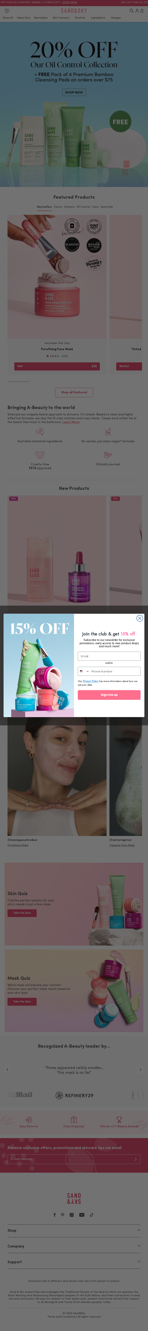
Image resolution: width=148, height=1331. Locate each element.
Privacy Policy (90, 681)
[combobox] (84, 671)
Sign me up (109, 695)
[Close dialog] (140, 618)
